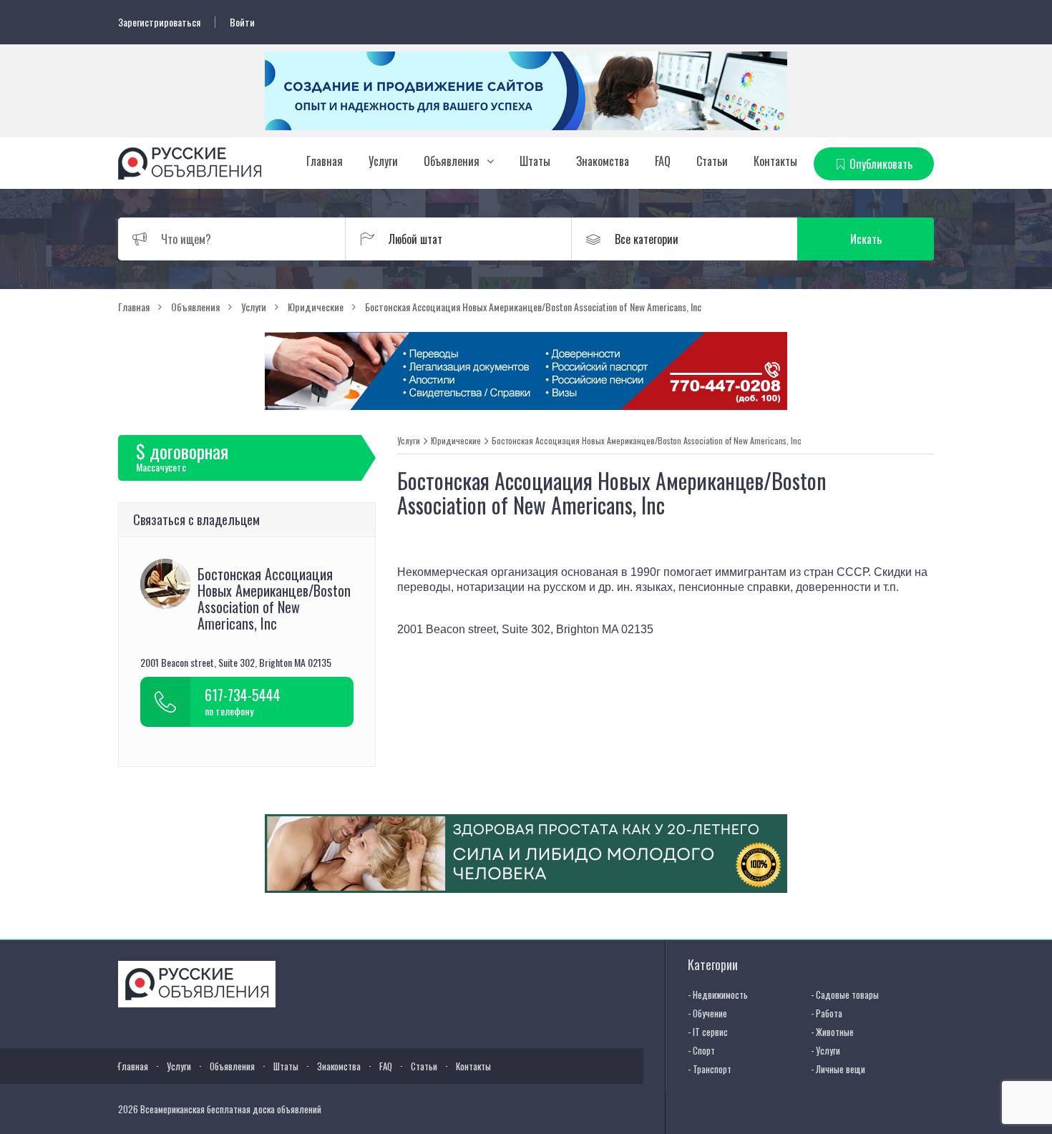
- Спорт (701, 1050)
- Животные (832, 1031)
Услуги (383, 161)
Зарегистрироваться (159, 22)
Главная (324, 161)
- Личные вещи (838, 1069)
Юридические (456, 440)
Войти (242, 22)
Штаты (535, 161)
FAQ (663, 161)
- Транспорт (709, 1069)
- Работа (826, 1013)
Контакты (775, 161)
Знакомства (602, 161)
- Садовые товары (845, 994)
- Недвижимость (718, 994)
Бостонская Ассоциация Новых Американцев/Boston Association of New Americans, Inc (647, 440)
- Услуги (825, 1050)
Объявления (451, 161)
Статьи (712, 161)
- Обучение (707, 1013)
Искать (866, 239)
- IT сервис (708, 1031)
